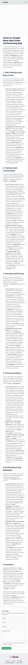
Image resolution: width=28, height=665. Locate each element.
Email (4, 622)
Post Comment (6, 648)
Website (4, 626)
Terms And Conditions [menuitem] (10, 662)
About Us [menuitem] (8, 661)
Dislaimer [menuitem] (20, 661)
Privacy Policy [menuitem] (19, 662)
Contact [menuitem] (14, 661)
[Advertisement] (14, 19)
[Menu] (25, 2)
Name (4, 618)
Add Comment (6, 631)
